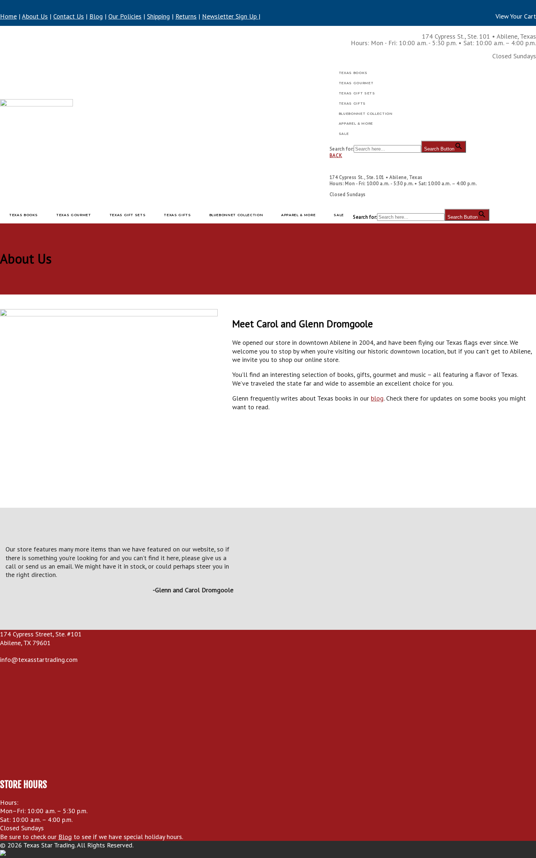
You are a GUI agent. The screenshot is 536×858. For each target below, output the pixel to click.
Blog (96, 16)
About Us (35, 16)
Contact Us (68, 16)
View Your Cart (516, 16)
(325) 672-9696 (27, 651)
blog (377, 398)
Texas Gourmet (356, 83)
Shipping (158, 16)
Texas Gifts (352, 103)
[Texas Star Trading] (36, 118)
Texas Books (353, 73)
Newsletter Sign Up (230, 16)
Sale (344, 134)
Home (8, 16)
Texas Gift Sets (357, 93)
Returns (186, 16)
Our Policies (124, 16)
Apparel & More (356, 123)
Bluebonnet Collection (366, 114)
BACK (336, 155)
